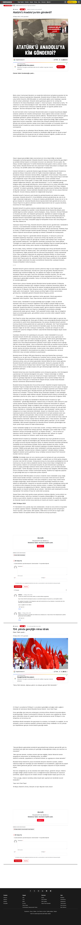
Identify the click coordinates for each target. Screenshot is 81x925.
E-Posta (43, 577)
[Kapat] (66, 64)
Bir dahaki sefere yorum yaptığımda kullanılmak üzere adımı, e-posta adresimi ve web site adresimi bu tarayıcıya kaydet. (38, 583)
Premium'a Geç (73, 2)
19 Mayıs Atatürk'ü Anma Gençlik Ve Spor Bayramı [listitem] (24, 829)
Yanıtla (19, 609)
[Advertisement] (40, 84)
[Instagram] (38, 890)
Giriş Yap (26, 586)
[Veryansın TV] (7, 2)
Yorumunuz (20, 566)
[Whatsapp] (50, 890)
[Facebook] (30, 890)
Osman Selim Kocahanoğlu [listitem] (19, 555)
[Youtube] (46, 890)
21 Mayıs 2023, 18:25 (28, 594)
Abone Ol (40, 546)
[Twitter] (34, 890)
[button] (25, 9)
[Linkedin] (42, 890)
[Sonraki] (14, 5)
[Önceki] (13, 5)
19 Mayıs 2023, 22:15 (26, 613)
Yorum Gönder (18, 586)
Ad (15, 577)
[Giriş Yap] (79, 2)
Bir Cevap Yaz (18, 560)
